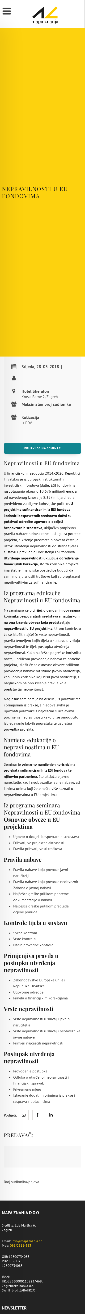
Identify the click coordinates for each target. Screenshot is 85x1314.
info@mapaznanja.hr (27, 1241)
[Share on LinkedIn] (51, 1115)
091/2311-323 (20, 1245)
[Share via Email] (24, 1115)
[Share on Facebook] (37, 1115)
